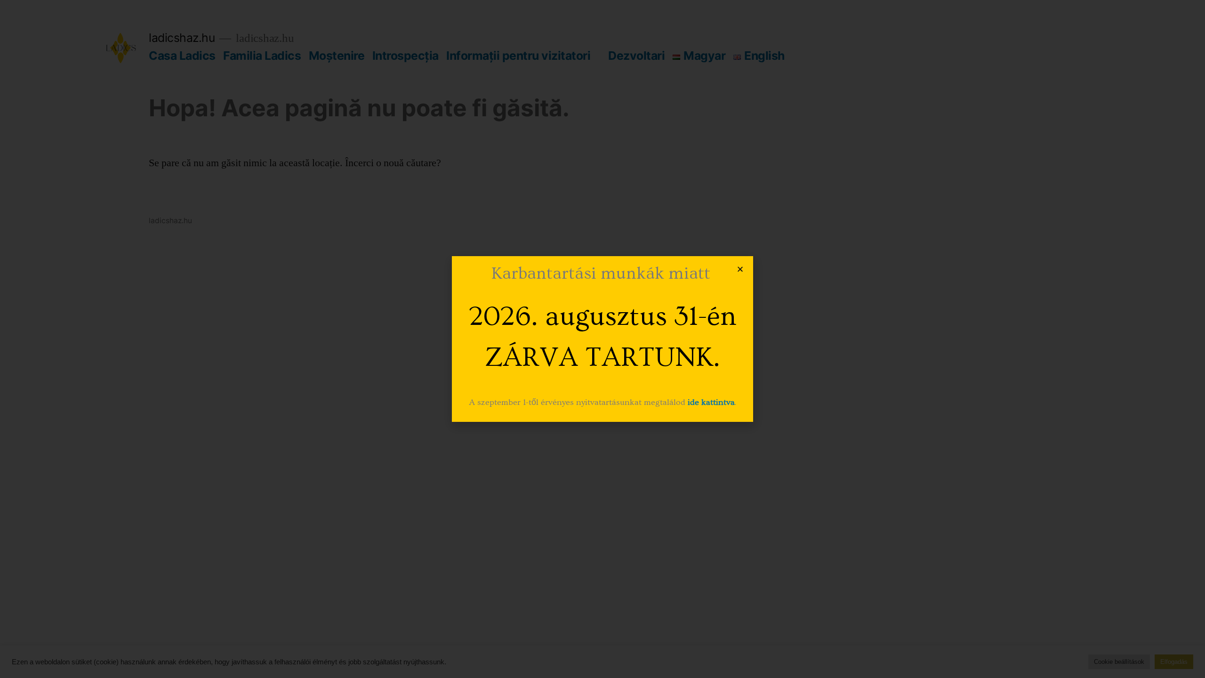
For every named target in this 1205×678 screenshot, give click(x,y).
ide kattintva (711, 402)
